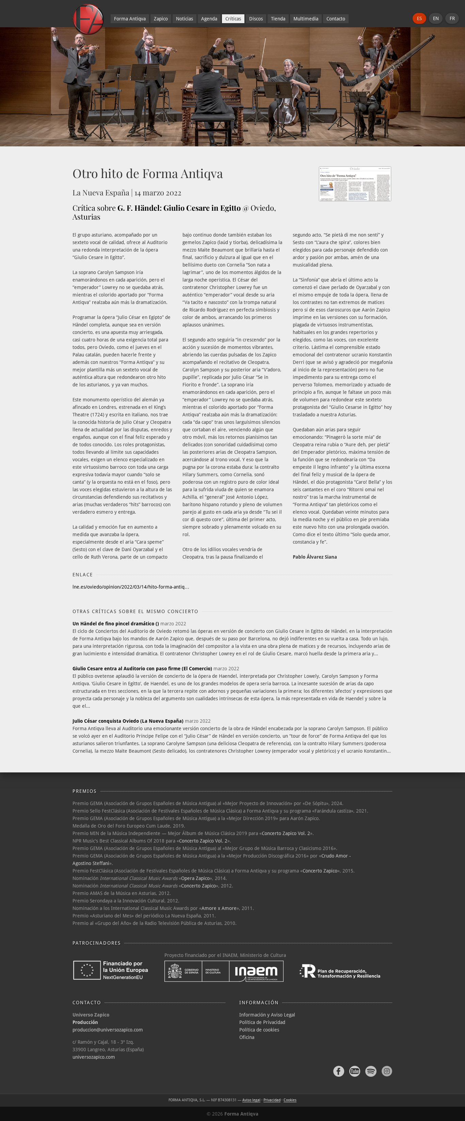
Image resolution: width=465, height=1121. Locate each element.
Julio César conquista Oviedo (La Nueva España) (128, 721)
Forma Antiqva (130, 18)
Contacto (335, 18)
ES (419, 18)
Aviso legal (251, 1100)
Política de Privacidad (262, 1022)
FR (452, 18)
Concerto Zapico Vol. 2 (286, 833)
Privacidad (271, 1100)
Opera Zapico (195, 878)
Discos (256, 18)
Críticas (233, 18)
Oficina (246, 1037)
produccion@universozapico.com (108, 1029)
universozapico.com (94, 1057)
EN (436, 18)
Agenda (209, 18)
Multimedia (305, 18)
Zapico (161, 18)
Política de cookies (259, 1029)
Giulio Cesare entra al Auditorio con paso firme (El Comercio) (142, 668)
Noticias (184, 18)
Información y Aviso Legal (267, 1015)
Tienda (278, 18)
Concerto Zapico (320, 871)
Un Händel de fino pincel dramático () (116, 623)
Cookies (290, 1100)
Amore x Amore (219, 908)
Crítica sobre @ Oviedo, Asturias (174, 212)
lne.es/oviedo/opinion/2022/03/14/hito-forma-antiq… (131, 587)
